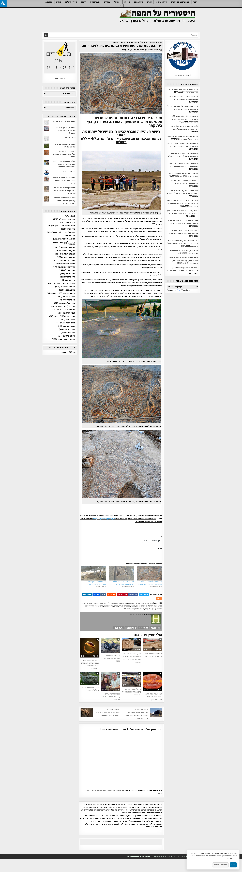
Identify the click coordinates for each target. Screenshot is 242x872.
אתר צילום (142, 42)
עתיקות (69, 309)
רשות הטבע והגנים (65, 323)
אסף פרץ (52, 225)
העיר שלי (117, 2)
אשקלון (52, 232)
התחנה (83, 2)
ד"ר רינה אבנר (104, 603)
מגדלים (107, 2)
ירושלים (54, 283)
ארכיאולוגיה (67, 232)
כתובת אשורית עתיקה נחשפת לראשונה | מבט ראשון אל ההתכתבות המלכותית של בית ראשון (182, 243)
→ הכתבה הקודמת (141, 709)
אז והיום (127, 2)
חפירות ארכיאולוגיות (64, 267)
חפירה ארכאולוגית (64, 260)
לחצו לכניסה (60, 79)
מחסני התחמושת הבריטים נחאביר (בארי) (65, 145)
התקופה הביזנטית (65, 247)
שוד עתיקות (68, 332)
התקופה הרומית (66, 257)
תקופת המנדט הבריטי (63, 339)
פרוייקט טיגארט (161, 2)
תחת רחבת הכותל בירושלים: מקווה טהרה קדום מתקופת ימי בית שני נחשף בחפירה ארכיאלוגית (182, 203)
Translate (185, 290)
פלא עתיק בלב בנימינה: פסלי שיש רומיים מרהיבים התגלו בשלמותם (184, 127)
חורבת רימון (94, 603)
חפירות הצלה (67, 270)
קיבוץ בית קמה (150, 608)
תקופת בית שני (66, 336)
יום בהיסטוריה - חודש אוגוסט (64, 121)
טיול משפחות (67, 277)
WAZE (70, 216)
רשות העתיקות (138, 608)
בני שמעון (123, 603)
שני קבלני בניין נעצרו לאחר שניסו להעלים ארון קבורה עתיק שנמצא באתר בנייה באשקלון (131, 657)
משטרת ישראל (66, 296)
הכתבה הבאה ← (113, 709)
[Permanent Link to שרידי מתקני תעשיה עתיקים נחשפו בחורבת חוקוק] (110, 645)
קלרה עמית (68, 319)
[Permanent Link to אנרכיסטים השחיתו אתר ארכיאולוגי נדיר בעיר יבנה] (152, 644)
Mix (158, 598)
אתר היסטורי (153, 42)
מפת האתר (48, 2)
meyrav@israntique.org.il (104, 518)
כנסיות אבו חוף (141, 606)
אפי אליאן (68, 229)
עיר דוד (69, 306)
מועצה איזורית (124, 606)
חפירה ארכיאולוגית (64, 263)
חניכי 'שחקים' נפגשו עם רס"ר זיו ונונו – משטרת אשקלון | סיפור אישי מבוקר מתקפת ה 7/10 (183, 260)
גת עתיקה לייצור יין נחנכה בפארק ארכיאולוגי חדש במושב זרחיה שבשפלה (182, 269)
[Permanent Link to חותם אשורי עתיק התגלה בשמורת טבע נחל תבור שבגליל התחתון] (152, 681)
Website (154, 627)
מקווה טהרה (108, 606)
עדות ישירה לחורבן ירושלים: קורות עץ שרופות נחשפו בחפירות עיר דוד (183, 97)
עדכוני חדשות (119, 42)
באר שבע (149, 603)
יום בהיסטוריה (95, 2)
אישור (233, 865)
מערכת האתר (154, 50)
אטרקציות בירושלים (64, 219)
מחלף (116, 606)
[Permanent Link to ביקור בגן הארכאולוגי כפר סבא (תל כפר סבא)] (89, 678)
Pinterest (121, 594)
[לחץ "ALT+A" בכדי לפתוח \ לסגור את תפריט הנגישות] (3, 3)
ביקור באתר (139, 603)
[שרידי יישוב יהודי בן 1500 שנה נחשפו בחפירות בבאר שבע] (93, 573)
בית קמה (131, 603)
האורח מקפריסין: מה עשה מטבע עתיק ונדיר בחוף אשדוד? (183, 90)
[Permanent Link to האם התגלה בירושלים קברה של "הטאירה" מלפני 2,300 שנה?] (110, 681)
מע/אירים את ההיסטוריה (180, 2)
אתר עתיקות (67, 235)
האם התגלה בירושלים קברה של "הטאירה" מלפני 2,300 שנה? (111, 697)
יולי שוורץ (69, 283)
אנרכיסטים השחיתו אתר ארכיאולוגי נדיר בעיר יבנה (153, 655)
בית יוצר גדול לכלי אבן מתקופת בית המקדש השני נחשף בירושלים (184, 182)
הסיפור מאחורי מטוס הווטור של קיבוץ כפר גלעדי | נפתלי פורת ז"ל (182, 137)
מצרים (51, 293)
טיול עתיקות (132, 42)
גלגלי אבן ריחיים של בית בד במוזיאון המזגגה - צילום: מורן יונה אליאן (64, 190)
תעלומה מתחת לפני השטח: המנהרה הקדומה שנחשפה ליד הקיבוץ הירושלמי (183, 155)
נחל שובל (99, 606)
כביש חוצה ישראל (155, 606)
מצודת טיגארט (66, 293)
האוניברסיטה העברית (64, 239)
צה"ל (53, 316)
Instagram (130, 627)
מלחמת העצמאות (65, 286)
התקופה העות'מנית (65, 254)
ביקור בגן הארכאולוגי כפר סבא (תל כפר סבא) (90, 689)
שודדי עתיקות (67, 329)
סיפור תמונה (138, 2)
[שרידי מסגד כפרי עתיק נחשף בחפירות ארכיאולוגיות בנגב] (121, 573)
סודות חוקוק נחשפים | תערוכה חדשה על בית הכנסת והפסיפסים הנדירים (182, 107)
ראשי (195, 2)
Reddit (110, 594)
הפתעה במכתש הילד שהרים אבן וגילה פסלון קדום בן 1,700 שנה (183, 175)
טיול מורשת (67, 273)
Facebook (132, 594)
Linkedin (86, 594)
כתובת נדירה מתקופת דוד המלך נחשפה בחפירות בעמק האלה (64, 154)
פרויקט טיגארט (66, 313)
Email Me (117, 627)
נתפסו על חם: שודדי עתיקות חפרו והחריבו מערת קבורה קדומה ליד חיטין (183, 232)
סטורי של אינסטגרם (64, 303)
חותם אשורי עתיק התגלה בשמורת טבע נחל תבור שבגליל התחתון (153, 697)
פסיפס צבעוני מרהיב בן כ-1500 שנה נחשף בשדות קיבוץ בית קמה (150, 583)
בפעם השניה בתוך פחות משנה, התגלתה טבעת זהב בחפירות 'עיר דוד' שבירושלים (90, 664)
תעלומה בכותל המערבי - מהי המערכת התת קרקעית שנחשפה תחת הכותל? (64, 164)
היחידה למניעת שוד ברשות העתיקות (64, 243)
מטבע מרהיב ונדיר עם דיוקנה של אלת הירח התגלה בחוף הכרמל (64, 180)
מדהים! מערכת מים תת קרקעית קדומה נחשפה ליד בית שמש (131, 692)
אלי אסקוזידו (66, 222)
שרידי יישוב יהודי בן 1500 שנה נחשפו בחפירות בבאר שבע (95, 583)
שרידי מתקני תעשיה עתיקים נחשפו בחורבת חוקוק (112, 658)
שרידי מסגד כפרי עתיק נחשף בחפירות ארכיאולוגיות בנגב (123, 583)
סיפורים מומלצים (71, 2)
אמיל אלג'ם (68, 225)
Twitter (143, 594)
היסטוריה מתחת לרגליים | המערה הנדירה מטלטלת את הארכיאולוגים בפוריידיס (182, 144)
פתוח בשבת (67, 316)
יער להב (85, 603)
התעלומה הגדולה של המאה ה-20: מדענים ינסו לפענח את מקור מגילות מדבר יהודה (184, 119)
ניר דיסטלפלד (67, 300)
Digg (95, 594)
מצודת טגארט (67, 290)
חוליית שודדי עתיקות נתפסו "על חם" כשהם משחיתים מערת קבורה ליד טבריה (182, 192)
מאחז (133, 606)
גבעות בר (114, 603)
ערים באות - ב (70, 137)
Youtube (142, 627)
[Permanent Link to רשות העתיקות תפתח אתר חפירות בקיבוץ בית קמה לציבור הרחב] (121, 83)
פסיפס (92, 606)
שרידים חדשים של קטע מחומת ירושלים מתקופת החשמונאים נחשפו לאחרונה (183, 222)
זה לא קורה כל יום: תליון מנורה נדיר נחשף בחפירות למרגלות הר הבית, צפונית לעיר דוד (182, 213)
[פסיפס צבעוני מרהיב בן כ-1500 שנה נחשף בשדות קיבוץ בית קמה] (149, 573)
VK (102, 594)
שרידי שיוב (127, 608)
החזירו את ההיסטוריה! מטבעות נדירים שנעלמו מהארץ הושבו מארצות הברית (183, 165)
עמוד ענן (56, 306)
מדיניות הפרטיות (220, 865)
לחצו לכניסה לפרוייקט (182, 75)
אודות (58, 2)
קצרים (149, 2)
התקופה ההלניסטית (65, 250)
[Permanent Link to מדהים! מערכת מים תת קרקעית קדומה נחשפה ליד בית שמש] (131, 679)
